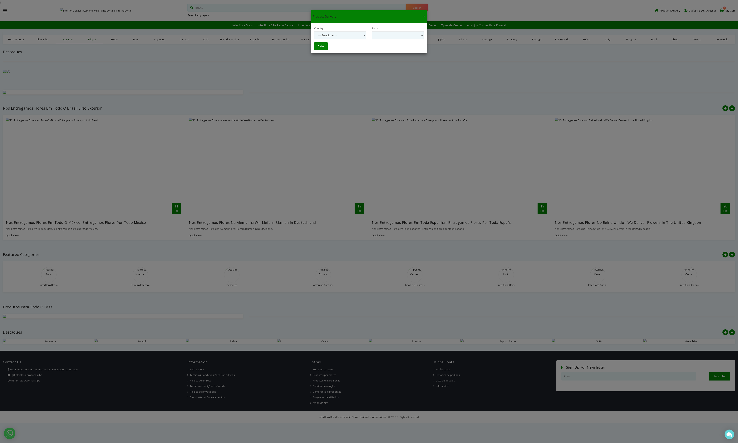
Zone (375, 28)
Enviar (321, 46)
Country (318, 28)
